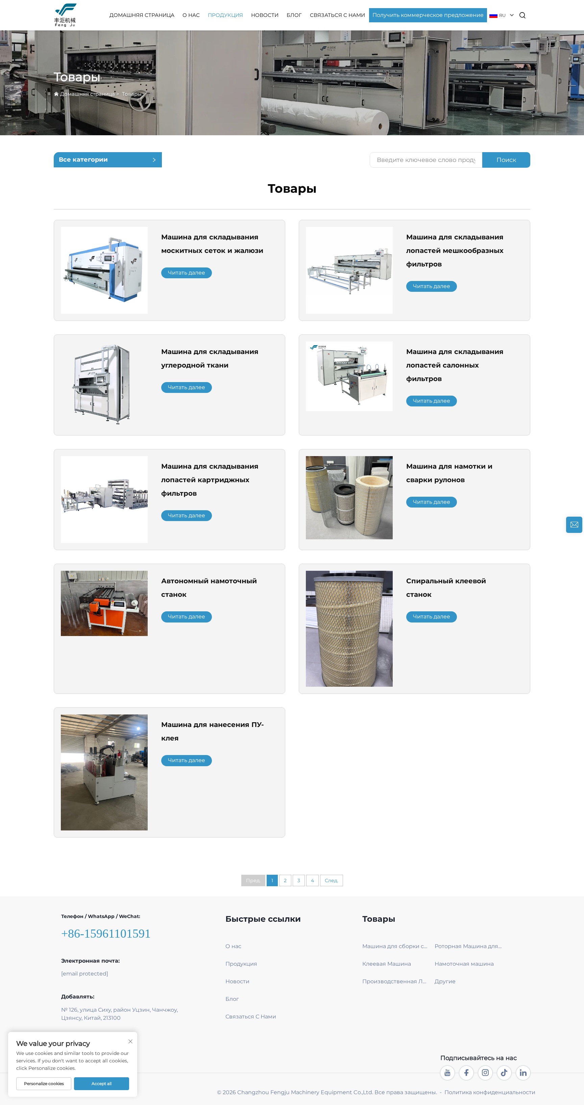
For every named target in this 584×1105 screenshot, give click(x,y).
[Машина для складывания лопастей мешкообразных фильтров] (349, 269)
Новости (264, 15)
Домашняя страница (142, 15)
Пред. (253, 880)
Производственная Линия (395, 981)
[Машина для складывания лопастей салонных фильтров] (349, 376)
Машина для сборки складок (395, 946)
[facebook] (466, 1073)
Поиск (506, 160)
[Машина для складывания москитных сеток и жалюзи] (104, 269)
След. (331, 880)
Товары (132, 94)
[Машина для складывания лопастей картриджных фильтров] (104, 499)
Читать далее (186, 272)
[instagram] (485, 1073)
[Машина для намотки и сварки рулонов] (349, 497)
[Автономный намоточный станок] (104, 603)
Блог (294, 15)
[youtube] (447, 1073)
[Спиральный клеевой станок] (349, 628)
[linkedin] (523, 1073)
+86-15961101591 (106, 933)
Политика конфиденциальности (489, 1092)
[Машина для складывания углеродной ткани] (104, 384)
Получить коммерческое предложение (428, 15)
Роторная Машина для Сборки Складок (468, 946)
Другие (445, 981)
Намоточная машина (464, 964)
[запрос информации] (574, 525)
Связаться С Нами (337, 15)
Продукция (225, 15)
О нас (191, 15)
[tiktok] (504, 1073)
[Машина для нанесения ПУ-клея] (104, 772)
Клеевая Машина (386, 964)
